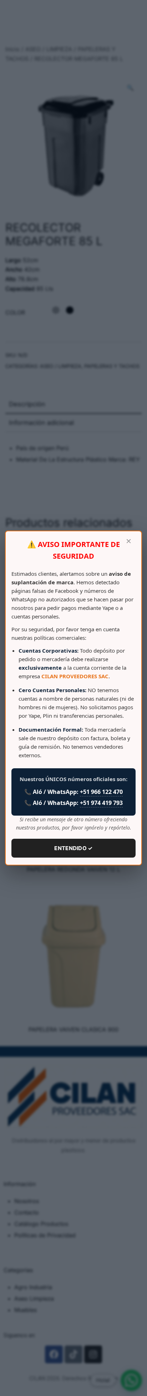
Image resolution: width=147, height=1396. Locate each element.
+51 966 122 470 (101, 792)
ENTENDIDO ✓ (73, 848)
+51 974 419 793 (101, 803)
